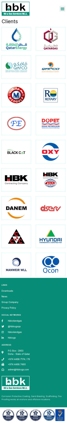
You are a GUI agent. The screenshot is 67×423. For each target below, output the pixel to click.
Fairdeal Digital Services (16, 399)
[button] (62, 9)
